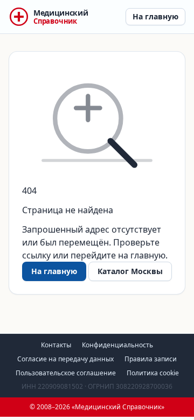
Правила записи (150, 358)
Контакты (56, 344)
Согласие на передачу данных (65, 358)
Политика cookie (153, 372)
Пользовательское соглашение (66, 372)
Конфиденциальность (117, 344)
